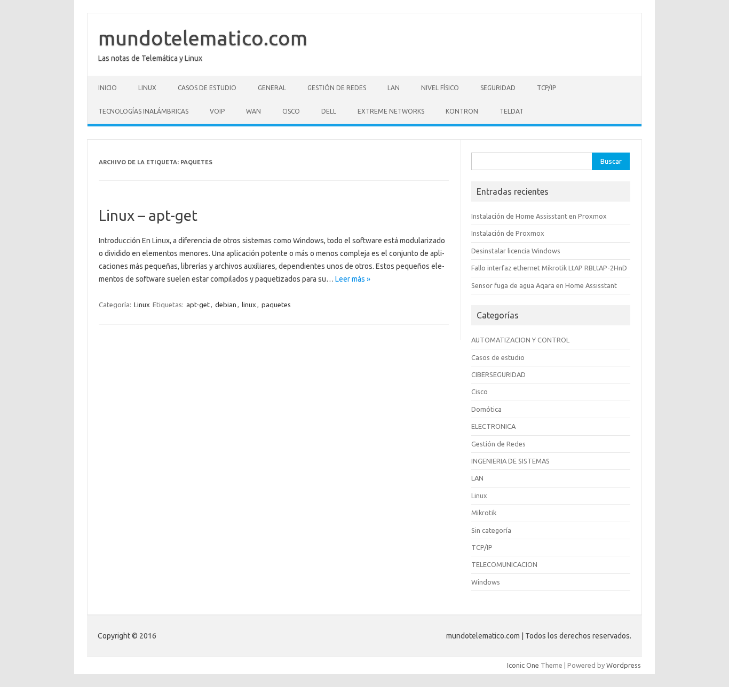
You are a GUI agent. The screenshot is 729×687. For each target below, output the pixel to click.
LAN (393, 87)
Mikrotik (483, 512)
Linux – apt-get (148, 215)
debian (225, 304)
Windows (485, 582)
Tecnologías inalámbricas (143, 111)
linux (249, 304)
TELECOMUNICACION (504, 564)
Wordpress (623, 665)
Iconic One (523, 665)
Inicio (107, 87)
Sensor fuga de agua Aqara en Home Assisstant (544, 285)
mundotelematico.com (202, 38)
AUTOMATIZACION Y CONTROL (520, 340)
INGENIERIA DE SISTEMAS (510, 461)
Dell (328, 111)
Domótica (486, 409)
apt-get (198, 304)
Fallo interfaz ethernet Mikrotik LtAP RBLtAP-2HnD (549, 267)
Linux (147, 87)
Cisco (291, 111)
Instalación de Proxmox (507, 233)
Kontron (462, 111)
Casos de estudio (207, 87)
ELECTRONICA (493, 426)
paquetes (276, 304)
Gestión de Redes (336, 87)
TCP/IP (546, 87)
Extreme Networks (391, 111)
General (272, 87)
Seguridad (498, 87)
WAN (253, 111)
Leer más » (352, 279)
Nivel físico (440, 87)
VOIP (217, 111)
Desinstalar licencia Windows (515, 250)
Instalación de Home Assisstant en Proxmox (539, 216)
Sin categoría (491, 530)
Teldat (512, 111)
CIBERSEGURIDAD (498, 374)
